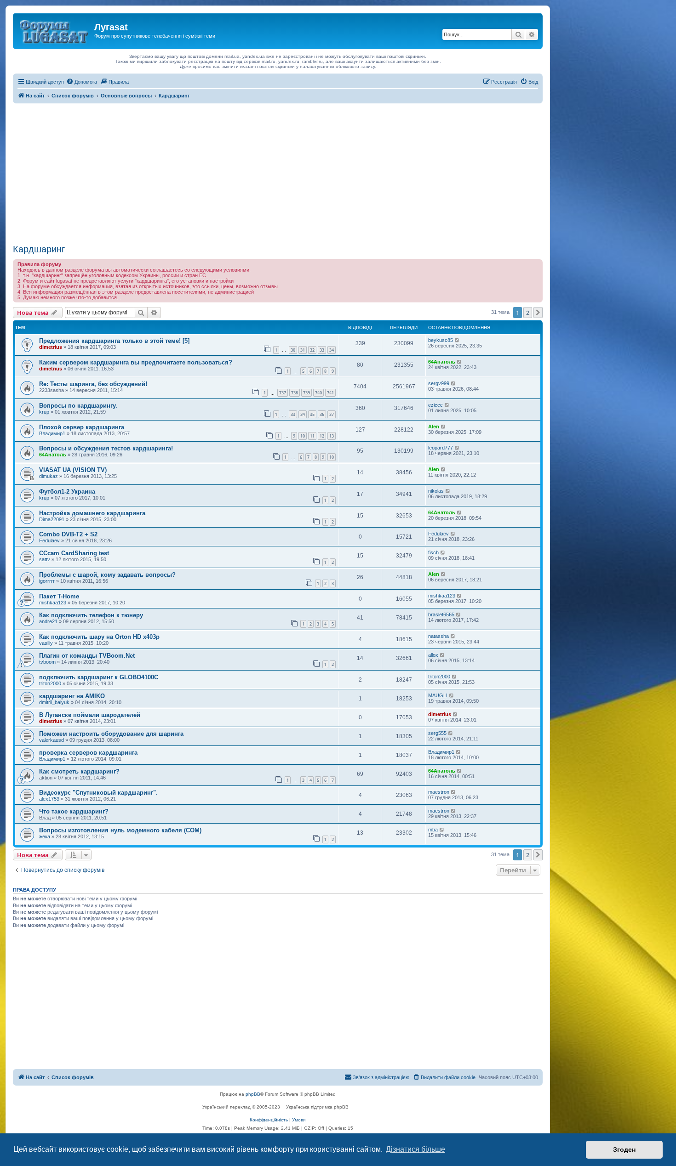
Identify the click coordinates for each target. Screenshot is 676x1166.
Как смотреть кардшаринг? (79, 771)
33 (322, 350)
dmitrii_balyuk (54, 702)
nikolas (436, 491)
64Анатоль (441, 361)
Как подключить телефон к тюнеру (91, 615)
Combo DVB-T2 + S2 (68, 534)
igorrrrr (47, 581)
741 (330, 393)
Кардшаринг (39, 249)
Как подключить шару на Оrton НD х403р (99, 636)
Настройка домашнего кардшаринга (92, 513)
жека (44, 836)
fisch (433, 552)
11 (312, 436)
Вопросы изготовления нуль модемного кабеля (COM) (120, 830)
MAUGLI (437, 695)
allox (433, 655)
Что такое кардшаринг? (74, 811)
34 (331, 350)
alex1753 (49, 799)
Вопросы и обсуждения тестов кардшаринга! (106, 448)
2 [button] (527, 312)
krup (44, 412)
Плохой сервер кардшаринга (81, 427)
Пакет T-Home (59, 596)
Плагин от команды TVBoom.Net (87, 655)
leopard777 (440, 447)
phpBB (253, 1094)
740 (318, 393)
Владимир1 (52, 433)
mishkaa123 (52, 602)
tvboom (47, 662)
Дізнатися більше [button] (415, 1149)
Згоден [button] (624, 1149)
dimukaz (48, 476)
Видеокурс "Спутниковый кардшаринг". (98, 792)
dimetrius (50, 347)
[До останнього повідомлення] (457, 340)
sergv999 (438, 383)
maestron (438, 792)
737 (282, 393)
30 (293, 350)
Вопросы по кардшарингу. (78, 405)
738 (294, 393)
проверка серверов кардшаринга (88, 752)
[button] (538, 312)
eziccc (435, 405)
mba (433, 829)
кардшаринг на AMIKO (72, 696)
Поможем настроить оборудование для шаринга (111, 733)
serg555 (437, 733)
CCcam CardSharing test (74, 553)
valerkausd (51, 740)
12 (322, 436)
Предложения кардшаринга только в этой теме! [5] (114, 340)
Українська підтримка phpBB (317, 1106)
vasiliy (46, 643)
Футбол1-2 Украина (67, 491)
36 (322, 414)
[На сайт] (54, 30)
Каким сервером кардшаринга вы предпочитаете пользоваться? (135, 362)
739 (306, 393)
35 (312, 414)
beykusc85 (440, 340)
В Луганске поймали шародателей (89, 714)
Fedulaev (49, 540)
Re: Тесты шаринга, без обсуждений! (93, 384)
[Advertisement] (278, 172)
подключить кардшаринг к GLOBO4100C (98, 677)
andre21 (48, 621)
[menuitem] (81, 81)
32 (312, 350)
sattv (44, 559)
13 (331, 436)
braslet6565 (441, 614)
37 (331, 414)
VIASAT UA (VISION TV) (73, 469)
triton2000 (50, 683)
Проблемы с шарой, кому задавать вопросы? (107, 574)
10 (302, 436)
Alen (433, 426)
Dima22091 (51, 519)
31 (302, 350)
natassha (438, 636)
